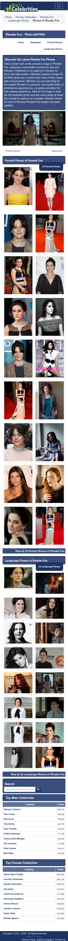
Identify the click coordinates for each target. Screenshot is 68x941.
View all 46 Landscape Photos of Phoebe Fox (38, 774)
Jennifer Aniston (12, 908)
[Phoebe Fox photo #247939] (18, 707)
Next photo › (57, 150)
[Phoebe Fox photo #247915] (49, 633)
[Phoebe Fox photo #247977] (18, 658)
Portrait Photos (54, 42)
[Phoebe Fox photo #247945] (18, 608)
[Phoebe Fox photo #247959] (18, 442)
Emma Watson (11, 903)
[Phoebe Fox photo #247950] (18, 233)
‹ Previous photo (12, 150)
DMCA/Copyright (45, 939)
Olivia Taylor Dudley (13, 874)
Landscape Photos (53, 49)
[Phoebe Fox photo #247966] (18, 526)
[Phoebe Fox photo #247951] (49, 526)
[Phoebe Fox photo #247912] (18, 186)
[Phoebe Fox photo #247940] (49, 707)
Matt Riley (9, 853)
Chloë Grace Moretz (13, 893)
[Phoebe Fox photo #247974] (18, 484)
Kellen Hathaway (12, 833)
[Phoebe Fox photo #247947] (49, 358)
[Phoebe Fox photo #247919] (18, 683)
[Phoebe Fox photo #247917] (18, 578)
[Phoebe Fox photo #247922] (18, 400)
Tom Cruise (9, 814)
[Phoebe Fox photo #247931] (49, 442)
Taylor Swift (9, 913)
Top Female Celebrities (21, 863)
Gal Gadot (8, 889)
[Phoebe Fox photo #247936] (18, 358)
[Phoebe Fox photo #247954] (18, 317)
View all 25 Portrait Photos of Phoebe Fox (40, 551)
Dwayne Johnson (12, 809)
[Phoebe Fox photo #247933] (49, 683)
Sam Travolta (10, 828)
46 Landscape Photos (49, 566)
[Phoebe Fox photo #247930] (49, 233)
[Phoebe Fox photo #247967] (18, 732)
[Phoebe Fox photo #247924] (49, 191)
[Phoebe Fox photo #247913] (49, 317)
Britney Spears (11, 918)
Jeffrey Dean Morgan (14, 838)
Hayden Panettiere (13, 884)
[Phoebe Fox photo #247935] (18, 275)
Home (21, 42)
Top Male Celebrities (20, 798)
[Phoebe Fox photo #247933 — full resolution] (34, 128)
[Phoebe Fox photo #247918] (49, 658)
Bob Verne (9, 819)
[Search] (38, 789)
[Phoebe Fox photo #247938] (18, 757)
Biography (36, 42)
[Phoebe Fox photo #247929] (49, 732)
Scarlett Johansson (13, 879)
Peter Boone (10, 848)
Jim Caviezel (10, 843)
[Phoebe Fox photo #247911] (49, 583)
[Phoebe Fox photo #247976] (49, 275)
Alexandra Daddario (14, 898)
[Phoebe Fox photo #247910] (49, 608)
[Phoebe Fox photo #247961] (49, 484)
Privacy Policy (28, 939)
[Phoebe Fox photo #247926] (49, 757)
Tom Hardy (9, 823)
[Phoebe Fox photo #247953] (49, 400)
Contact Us (60, 939)
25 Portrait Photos (51, 166)
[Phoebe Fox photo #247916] (18, 633)
